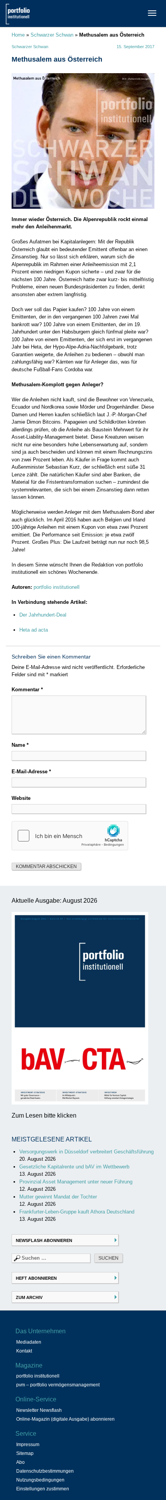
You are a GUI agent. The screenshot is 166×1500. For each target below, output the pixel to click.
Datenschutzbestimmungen (45, 1471)
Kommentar (27, 689)
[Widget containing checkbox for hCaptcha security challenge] (70, 835)
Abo (20, 1462)
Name (20, 745)
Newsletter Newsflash (39, 1410)
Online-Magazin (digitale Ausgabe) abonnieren (65, 1419)
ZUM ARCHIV (29, 1297)
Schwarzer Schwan (51, 35)
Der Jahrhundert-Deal (42, 615)
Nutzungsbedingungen (40, 1480)
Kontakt (24, 1351)
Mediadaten (28, 1342)
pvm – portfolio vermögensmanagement (58, 1385)
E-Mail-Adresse (31, 771)
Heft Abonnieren (36, 1278)
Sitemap (25, 1453)
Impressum (27, 1444)
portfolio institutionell (57, 587)
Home (18, 35)
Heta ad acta (33, 630)
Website (21, 798)
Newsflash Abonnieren (44, 1240)
